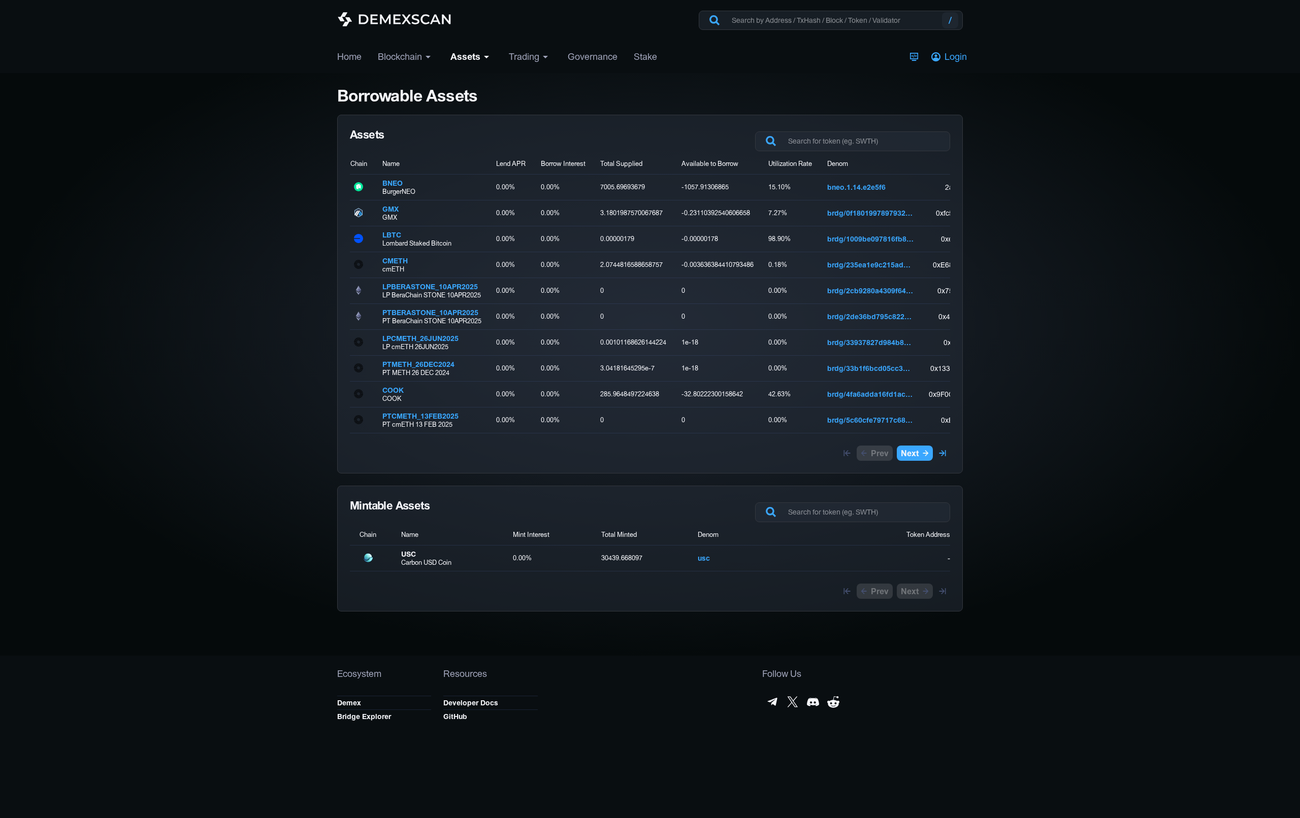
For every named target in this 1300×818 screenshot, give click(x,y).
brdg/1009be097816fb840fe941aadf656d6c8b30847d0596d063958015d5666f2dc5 (870, 239)
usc (704, 558)
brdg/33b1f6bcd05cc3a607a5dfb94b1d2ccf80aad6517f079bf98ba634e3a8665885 (870, 368)
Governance (593, 56)
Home (349, 56)
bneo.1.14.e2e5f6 (856, 187)
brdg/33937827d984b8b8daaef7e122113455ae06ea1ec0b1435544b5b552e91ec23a (870, 342)
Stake (645, 56)
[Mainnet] (914, 57)
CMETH (395, 261)
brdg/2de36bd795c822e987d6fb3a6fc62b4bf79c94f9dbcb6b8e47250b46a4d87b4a (870, 317)
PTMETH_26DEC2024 (418, 364)
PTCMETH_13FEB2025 (420, 416)
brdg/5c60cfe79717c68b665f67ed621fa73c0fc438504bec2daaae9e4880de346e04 (870, 420)
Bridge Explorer (364, 716)
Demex (349, 703)
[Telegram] (772, 702)
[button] (950, 56)
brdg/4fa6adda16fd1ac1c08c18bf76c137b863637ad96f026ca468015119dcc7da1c (870, 394)
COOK (393, 390)
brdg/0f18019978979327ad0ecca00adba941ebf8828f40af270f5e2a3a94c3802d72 (870, 213)
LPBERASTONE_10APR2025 (430, 287)
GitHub (455, 716)
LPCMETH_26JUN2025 (420, 338)
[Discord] (813, 702)
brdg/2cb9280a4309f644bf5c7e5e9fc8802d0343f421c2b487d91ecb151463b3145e (870, 291)
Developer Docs (470, 703)
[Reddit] (833, 702)
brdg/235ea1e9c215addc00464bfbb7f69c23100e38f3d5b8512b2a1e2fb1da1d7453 (870, 265)
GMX (390, 209)
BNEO (392, 183)
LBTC (391, 235)
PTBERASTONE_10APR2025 (430, 313)
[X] (793, 702)
